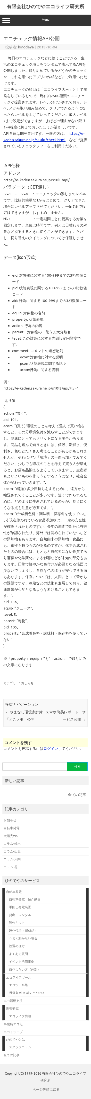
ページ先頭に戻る (46, 1089)
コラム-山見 (12, 851)
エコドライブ (13, 1032)
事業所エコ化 (13, 1024)
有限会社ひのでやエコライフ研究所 (45, 6)
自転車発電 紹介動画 (25, 899)
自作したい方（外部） (25, 969)
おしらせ (27, 683)
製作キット (17, 922)
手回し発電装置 (20, 907)
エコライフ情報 (20, 1016)
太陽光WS (11, 835)
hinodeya (26, 47)
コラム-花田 (12, 867)
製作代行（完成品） (23, 930)
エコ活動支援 (13, 1000)
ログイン (50, 748)
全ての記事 (77, 795)
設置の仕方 (17, 946)
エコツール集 (18, 985)
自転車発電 (11, 828)
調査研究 (12, 1008)
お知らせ (10, 820)
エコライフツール (18, 977)
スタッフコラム (20, 1047)
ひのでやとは (15, 1039)
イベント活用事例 (21, 961)
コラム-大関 (12, 859)
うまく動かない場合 (23, 938)
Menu (46, 19)
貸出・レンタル (20, 915)
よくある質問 (18, 953)
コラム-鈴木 (12, 843)
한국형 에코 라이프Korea (26, 992)
